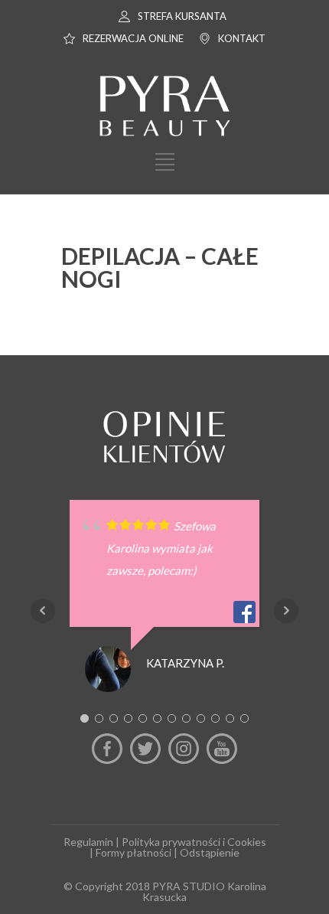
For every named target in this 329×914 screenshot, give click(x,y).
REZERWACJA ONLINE (133, 38)
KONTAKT (241, 38)
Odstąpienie (209, 852)
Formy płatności (133, 852)
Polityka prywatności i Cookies (194, 841)
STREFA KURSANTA (182, 16)
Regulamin (88, 841)
